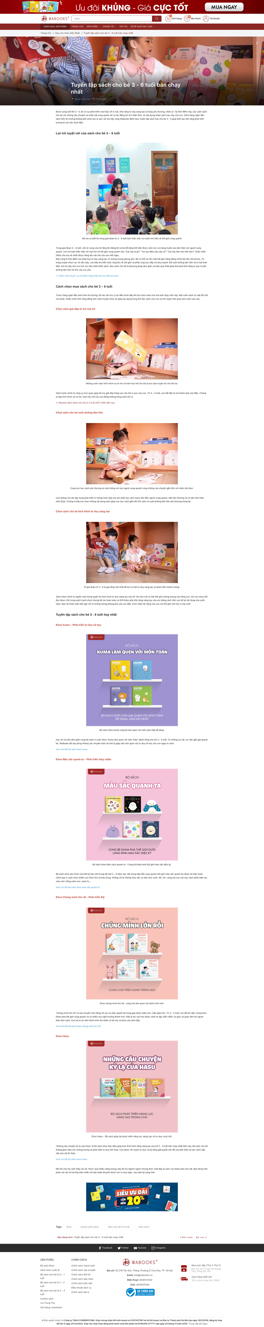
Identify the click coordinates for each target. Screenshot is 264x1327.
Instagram (159, 1248)
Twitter (125, 1248)
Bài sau (200, 1237)
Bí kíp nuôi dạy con (142, 26)
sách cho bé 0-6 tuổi (119, 1227)
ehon (69, 1227)
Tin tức (123, 26)
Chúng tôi (109, 26)
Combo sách (46, 1298)
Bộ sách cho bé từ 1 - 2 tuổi (52, 1284)
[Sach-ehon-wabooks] (132, 7)
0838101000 (145, 1280)
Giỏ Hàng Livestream (51, 1307)
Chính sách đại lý (80, 1292)
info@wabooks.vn (143, 1275)
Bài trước (188, 1237)
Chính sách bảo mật (81, 1283)
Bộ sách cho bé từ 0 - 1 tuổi (52, 1276)
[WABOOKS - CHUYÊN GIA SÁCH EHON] (55, 18)
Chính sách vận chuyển (83, 1270)
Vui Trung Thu (47, 1303)
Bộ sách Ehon (47, 1265)
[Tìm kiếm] (156, 19)
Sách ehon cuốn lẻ (50, 1270)
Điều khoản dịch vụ (81, 1287)
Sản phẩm (92, 26)
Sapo (205, 1324)
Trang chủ (77, 26)
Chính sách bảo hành (82, 1279)
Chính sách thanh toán (83, 1265)
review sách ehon (90, 1227)
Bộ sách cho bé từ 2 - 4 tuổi (52, 1292)
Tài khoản (214, 18)
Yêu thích (195, 18)
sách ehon (144, 1227)
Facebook (106, 1248)
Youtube (141, 1248)
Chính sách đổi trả (80, 1274)
